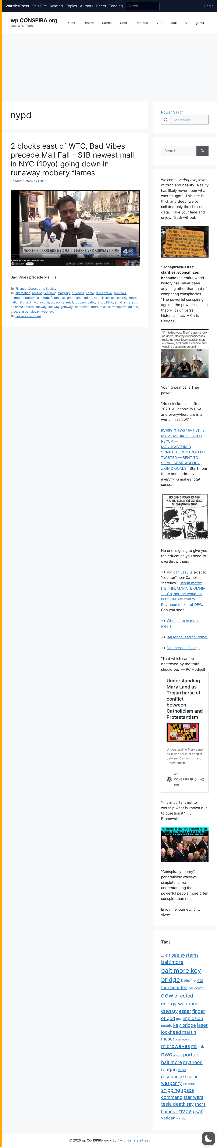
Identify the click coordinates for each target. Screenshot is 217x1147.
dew (167, 995)
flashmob (42, 297)
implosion (193, 1018)
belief (186, 980)
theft (94, 307)
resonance (172, 1076)
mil (194, 1046)
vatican (168, 1118)
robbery (80, 302)
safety (92, 302)
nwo (35, 302)
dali (190, 988)
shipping (170, 1090)
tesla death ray (177, 1104)
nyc (42, 302)
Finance (20, 288)
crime (90, 293)
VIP (159, 23)
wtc (184, 1118)
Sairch (107, 23)
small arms (122, 302)
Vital (173, 23)
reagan (169, 1069)
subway (41, 307)
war (178, 1118)
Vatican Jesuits (180, 572)
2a (162, 955)
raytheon (193, 1062)
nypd (50, 302)
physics (177, 1055)
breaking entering (44, 293)
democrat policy (22, 297)
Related (56, 6)
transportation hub (125, 307)
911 (167, 955)
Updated (141, 23)
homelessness (104, 297)
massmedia (182, 1039)
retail (69, 302)
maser (167, 1039)
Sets (123, 23)
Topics (71, 6)
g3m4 (199, 23)
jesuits (166, 1025)
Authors (86, 6)
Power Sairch (172, 112)
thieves (105, 307)
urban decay (31, 311)
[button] (208, 1138)
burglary (64, 293)
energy (169, 1011)
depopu (199, 988)
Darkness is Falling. (183, 648)
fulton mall (58, 297)
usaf (198, 1111)
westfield (47, 311)
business (78, 293)
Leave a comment (28, 316)
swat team (81, 307)
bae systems (185, 955)
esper (185, 1011)
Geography (36, 288)
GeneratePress (138, 1140)
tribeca (15, 311)
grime (88, 297)
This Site (39, 6)
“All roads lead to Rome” (187, 637)
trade (185, 1111)
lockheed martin (178, 1032)
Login (209, 6)
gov (179, 1019)
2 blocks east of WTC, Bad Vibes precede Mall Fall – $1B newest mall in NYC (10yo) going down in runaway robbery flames (72, 159)
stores (29, 307)
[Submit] (165, 120)
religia (182, 1070)
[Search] (202, 151)
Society (51, 288)
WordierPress (17, 6)
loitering (122, 297)
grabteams (74, 297)
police (60, 302)
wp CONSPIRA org (34, 20)
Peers (101, 6)
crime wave (104, 293)
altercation (22, 293)
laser (202, 1025)
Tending (116, 6)
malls (133, 297)
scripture (189, 1083)
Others (88, 23)
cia (194, 980)
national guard (21, 302)
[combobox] (185, 120)
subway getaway (60, 307)
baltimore (172, 962)
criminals (120, 293)
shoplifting (105, 302)
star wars (193, 1097)
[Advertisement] (109, 65)
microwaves (175, 1046)
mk (201, 1046)
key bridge (184, 1025)
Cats (71, 23)
